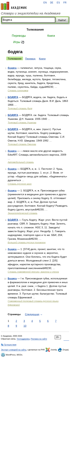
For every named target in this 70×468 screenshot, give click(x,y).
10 (25, 325)
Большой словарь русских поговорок (27, 242)
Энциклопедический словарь (22, 213)
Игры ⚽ (19, 42)
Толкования (35, 29)
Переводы (19, 35)
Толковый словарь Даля (20, 108)
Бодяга (12, 278)
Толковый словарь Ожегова (22, 144)
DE (51, 2)
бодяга (12, 67)
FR (64, 2)
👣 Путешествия (8, 345)
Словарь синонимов (18, 90)
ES (58, 2)
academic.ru (14, 6)
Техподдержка (23, 339)
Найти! (62, 20)
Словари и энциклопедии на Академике (30, 13)
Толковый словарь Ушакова (22, 122)
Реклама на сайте (39, 339)
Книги (51, 35)
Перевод (30, 58)
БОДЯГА (13, 97)
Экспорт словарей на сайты (13, 350)
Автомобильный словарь (21, 162)
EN (45, 2)
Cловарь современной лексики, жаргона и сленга (33, 272)
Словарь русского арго (20, 184)
